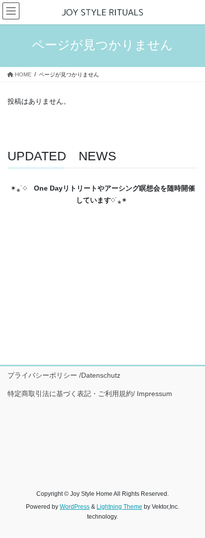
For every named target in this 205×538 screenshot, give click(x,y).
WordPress (75, 506)
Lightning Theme (119, 506)
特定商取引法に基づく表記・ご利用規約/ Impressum (89, 394)
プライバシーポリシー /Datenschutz (63, 375)
